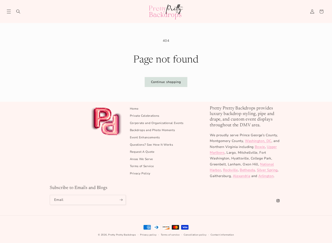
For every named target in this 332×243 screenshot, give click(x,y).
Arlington (266, 176)
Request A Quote (142, 152)
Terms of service (170, 234)
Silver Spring (267, 170)
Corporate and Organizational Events (156, 123)
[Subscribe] (121, 200)
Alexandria (241, 176)
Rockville (230, 170)
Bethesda (247, 170)
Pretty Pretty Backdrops (122, 234)
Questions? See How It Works (151, 145)
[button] (8, 11)
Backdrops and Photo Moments (152, 130)
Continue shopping (166, 82)
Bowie (260, 146)
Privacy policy (148, 234)
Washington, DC (258, 141)
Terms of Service (142, 166)
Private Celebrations (144, 116)
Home (134, 109)
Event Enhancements (145, 137)
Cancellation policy (195, 234)
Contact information (222, 234)
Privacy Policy (140, 173)
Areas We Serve (141, 159)
